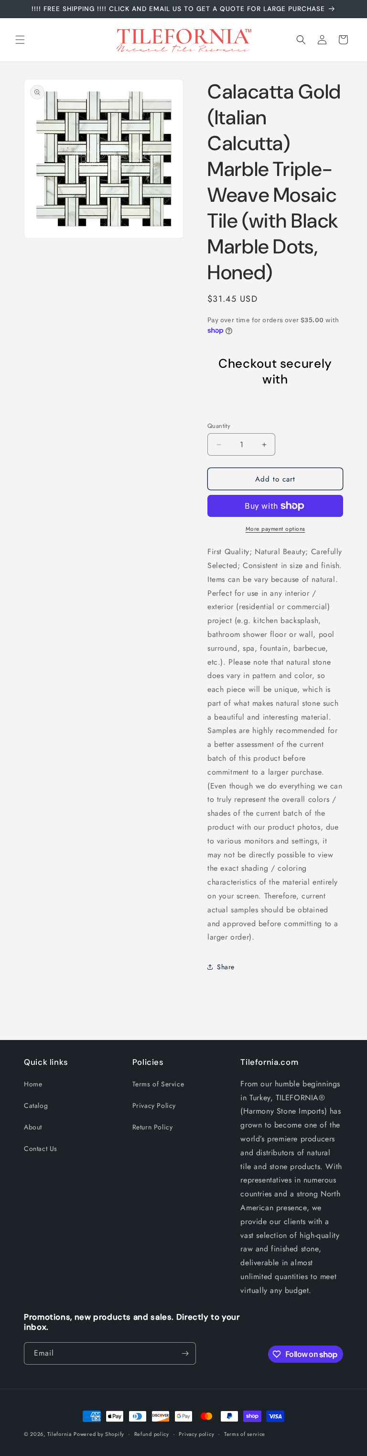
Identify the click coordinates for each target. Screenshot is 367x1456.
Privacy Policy (154, 1105)
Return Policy (152, 1127)
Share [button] (226, 967)
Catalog (36, 1105)
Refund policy (151, 1434)
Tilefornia (59, 1434)
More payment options (275, 529)
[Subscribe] (184, 1353)
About (33, 1127)
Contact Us (40, 1148)
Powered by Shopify (99, 1434)
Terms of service (244, 1434)
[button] (20, 39)
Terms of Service (158, 1084)
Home (33, 1084)
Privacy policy (196, 1434)
